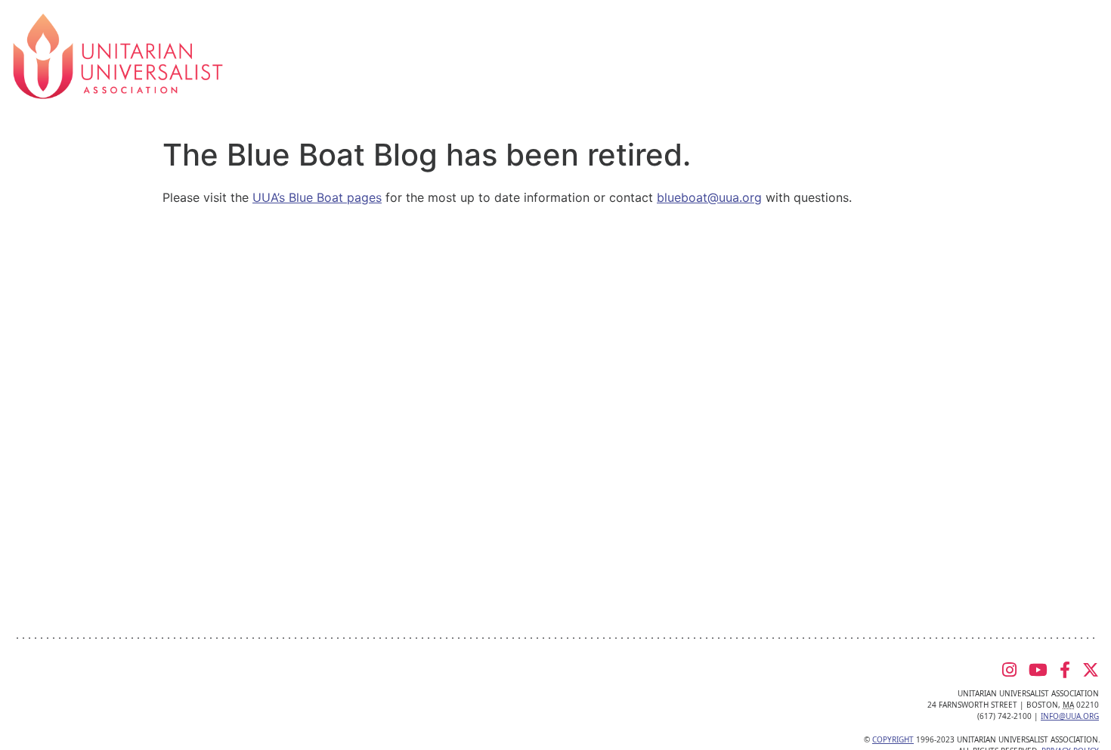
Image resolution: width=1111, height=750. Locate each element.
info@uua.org (1070, 716)
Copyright (893, 739)
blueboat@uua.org (709, 197)
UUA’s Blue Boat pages (317, 197)
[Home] (118, 55)
